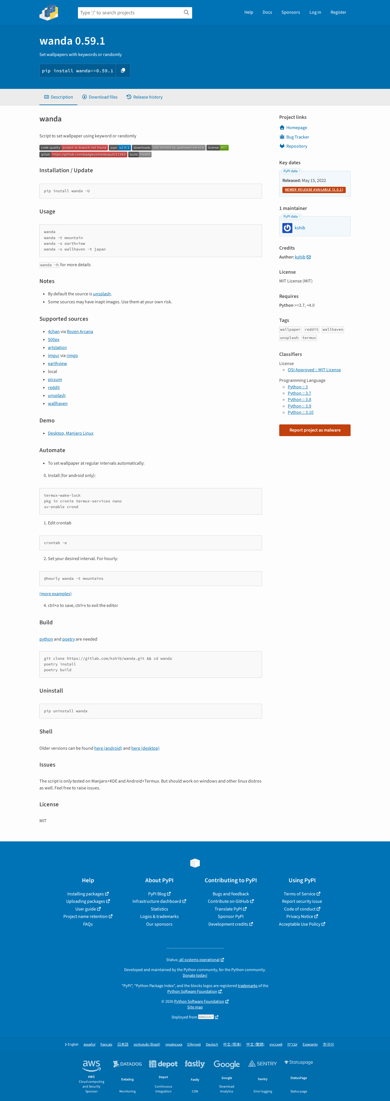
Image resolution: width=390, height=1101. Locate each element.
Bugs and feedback (231, 894)
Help (248, 12)
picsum (55, 379)
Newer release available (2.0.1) (314, 189)
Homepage (296, 128)
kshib (300, 257)
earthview (57, 363)
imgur (53, 355)
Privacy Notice (299, 916)
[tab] (58, 97)
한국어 (328, 1044)
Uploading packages (85, 901)
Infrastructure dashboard (156, 901)
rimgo (72, 355)
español (89, 1044)
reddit (54, 387)
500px (53, 339)
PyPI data (290, 171)
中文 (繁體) (255, 1044)
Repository (296, 146)
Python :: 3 (298, 387)
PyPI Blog (157, 894)
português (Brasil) (147, 1044)
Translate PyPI (228, 909)
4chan (54, 331)
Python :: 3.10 (300, 412)
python (46, 639)
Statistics (159, 909)
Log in (315, 12)
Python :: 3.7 (299, 393)
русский (276, 1044)
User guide (85, 909)
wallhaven (58, 403)
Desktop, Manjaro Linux (70, 433)
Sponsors (291, 12)
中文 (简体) (232, 1044)
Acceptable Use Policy (299, 924)
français (106, 1044)
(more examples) (55, 594)
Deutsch (212, 1044)
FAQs (88, 924)
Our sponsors (159, 924)
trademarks (248, 986)
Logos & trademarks (159, 916)
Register (338, 12)
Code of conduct (299, 909)
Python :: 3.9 (299, 406)
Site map (195, 1007)
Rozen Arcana (80, 331)
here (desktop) (145, 748)
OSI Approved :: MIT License (314, 370)
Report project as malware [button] (315, 430)
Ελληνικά (194, 1044)
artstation (57, 347)
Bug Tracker (297, 137)
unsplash (102, 294)
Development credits (228, 924)
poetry (68, 639)
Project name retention (85, 916)
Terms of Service (299, 894)
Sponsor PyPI (231, 916)
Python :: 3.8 (299, 399)
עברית (292, 1044)
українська (173, 1044)
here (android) (108, 748)
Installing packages (85, 894)
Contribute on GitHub (228, 901)
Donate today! (195, 975)
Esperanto (310, 1044)
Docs (267, 12)
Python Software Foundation (192, 991)
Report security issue (302, 901)
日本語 (122, 1044)
